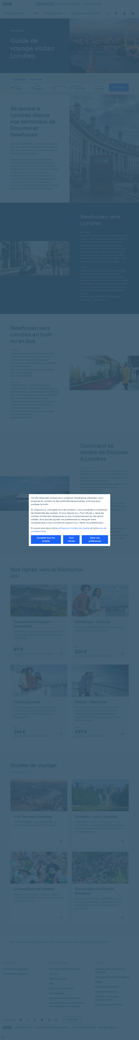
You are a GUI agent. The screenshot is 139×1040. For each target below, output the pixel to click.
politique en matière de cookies (74, 528)
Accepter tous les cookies (46, 539)
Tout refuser (71, 539)
